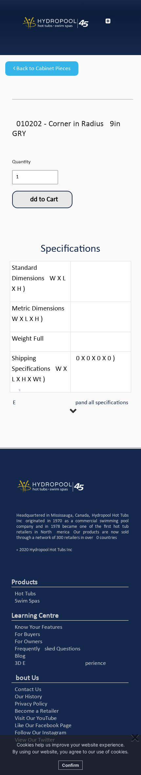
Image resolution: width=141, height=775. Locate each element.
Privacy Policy (31, 704)
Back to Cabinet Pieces (42, 69)
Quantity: (22, 162)
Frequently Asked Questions (47, 649)
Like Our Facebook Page (43, 726)
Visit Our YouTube (36, 718)
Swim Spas (27, 601)
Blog (20, 656)
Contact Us (28, 689)
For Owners (28, 642)
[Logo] (47, 23)
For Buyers (27, 634)
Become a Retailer (37, 711)
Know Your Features (38, 627)
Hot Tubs (25, 594)
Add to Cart (42, 199)
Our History (28, 697)
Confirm (70, 765)
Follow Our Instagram (40, 733)
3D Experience (60, 663)
